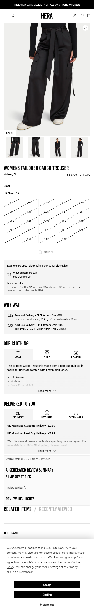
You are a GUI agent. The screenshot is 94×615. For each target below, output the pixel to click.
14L (12, 239)
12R (64, 202)
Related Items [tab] (17, 509)
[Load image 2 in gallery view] (36, 147)
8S (81, 211)
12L (81, 230)
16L (29, 239)
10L (64, 230)
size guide (62, 265)
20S (12, 230)
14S (46, 221)
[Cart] (88, 15)
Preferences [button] (25, 572)
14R (81, 202)
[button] (13, 16)
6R (11, 202)
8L (46, 230)
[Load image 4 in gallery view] (79, 147)
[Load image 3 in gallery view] (57, 147)
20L (64, 239)
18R (29, 211)
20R (46, 211)
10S (12, 221)
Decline (47, 594)
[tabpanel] (47, 377)
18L (46, 239)
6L (29, 230)
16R (12, 211)
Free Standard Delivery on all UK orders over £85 (47, 4)
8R (29, 202)
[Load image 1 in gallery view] (14, 147)
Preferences (47, 604)
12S (29, 221)
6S (63, 211)
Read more (45, 391)
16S (64, 221)
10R (46, 202)
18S (81, 221)
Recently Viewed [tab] (53, 509)
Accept (47, 585)
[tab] (18, 354)
